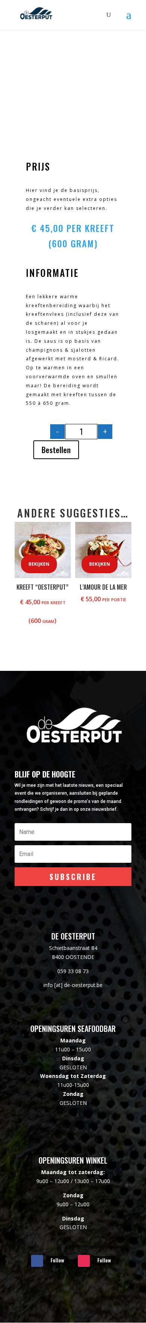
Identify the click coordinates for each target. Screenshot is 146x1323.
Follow (57, 1260)
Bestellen (56, 449)
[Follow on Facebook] (37, 1261)
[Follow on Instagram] (84, 1261)
